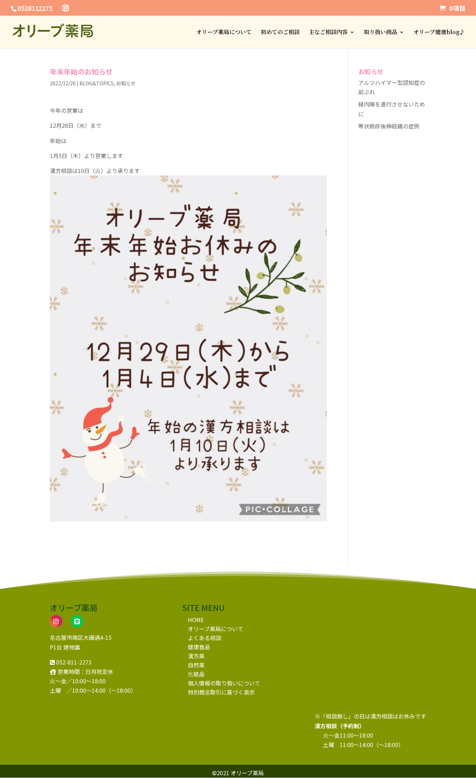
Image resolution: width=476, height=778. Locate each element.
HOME (196, 619)
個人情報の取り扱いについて (224, 683)
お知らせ (126, 83)
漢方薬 (196, 656)
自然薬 (196, 665)
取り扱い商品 (380, 33)
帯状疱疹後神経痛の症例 (389, 126)
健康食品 (199, 647)
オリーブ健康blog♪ (439, 33)
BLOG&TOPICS (96, 83)
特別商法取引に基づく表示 (221, 692)
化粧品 (196, 674)
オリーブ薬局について (224, 33)
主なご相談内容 (328, 33)
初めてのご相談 (280, 33)
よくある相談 (204, 638)
